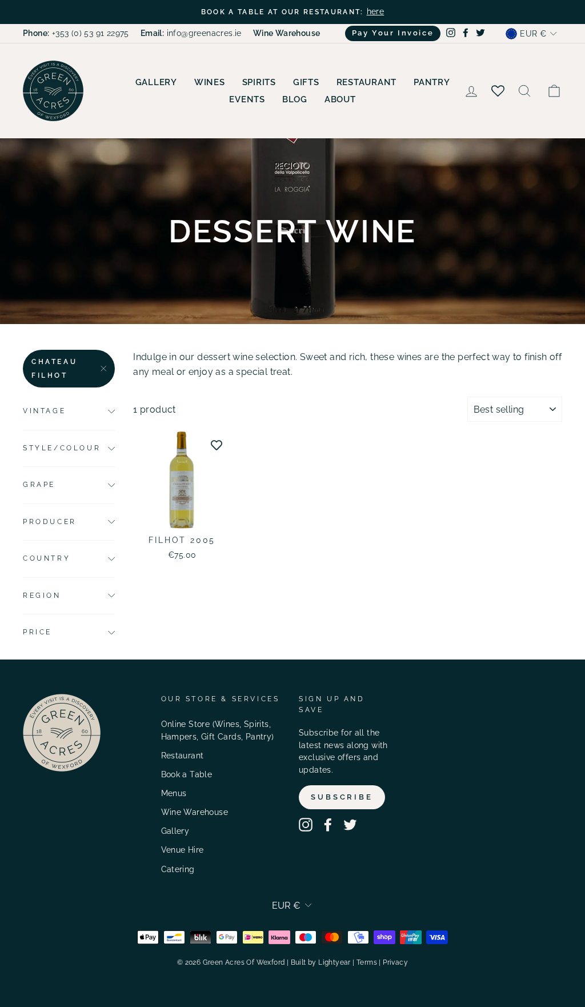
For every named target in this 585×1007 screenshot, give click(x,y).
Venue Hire (182, 849)
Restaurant (366, 82)
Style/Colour (62, 448)
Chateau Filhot (54, 368)
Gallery (156, 82)
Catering (178, 869)
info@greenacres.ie (191, 33)
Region (42, 596)
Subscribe (342, 797)
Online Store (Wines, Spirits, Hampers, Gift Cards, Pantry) (217, 730)
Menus (174, 793)
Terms (366, 962)
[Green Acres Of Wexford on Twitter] (350, 825)
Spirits (259, 82)
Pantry (432, 82)
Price (37, 632)
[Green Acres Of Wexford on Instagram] (305, 825)
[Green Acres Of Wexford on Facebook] (328, 825)
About (340, 99)
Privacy (395, 962)
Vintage (44, 411)
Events (247, 99)
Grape (39, 485)
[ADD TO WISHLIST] (216, 444)
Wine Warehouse (195, 812)
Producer (50, 522)
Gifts (306, 82)
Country (46, 558)
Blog (294, 99)
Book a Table (187, 774)
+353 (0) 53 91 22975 (76, 33)
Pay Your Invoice (393, 33)
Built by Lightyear (321, 962)
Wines (209, 82)
